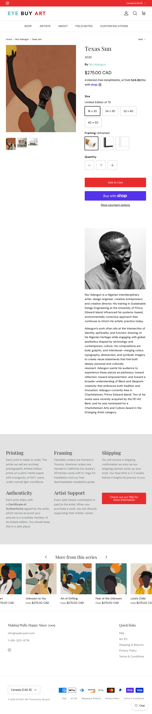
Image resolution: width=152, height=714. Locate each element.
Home (9, 39)
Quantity (90, 157)
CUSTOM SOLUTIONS (114, 26)
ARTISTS (45, 26)
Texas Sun (37, 39)
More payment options (115, 205)
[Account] (125, 13)
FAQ (121, 633)
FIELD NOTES (83, 26)
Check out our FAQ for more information (124, 498)
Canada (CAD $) (134, 3)
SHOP (28, 26)
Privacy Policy (128, 650)
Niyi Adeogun (22, 39)
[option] (41, 89)
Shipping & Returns (131, 645)
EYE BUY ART (22, 699)
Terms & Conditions (131, 656)
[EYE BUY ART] (27, 13)
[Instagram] (7, 3)
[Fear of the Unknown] (111, 578)
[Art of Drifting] (76, 578)
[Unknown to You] (41, 578)
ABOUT (63, 26)
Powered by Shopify (39, 699)
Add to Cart (115, 182)
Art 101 (123, 639)
